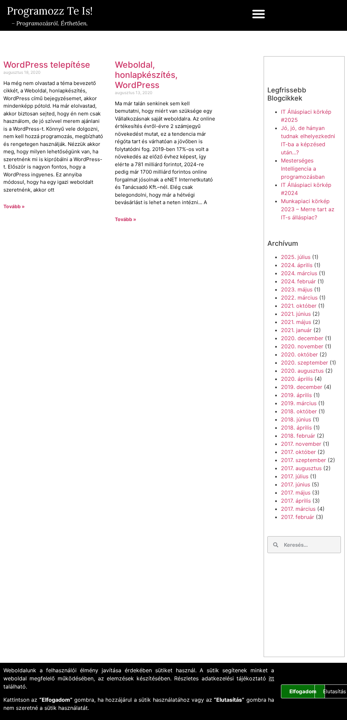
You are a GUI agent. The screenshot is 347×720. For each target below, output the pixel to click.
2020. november (302, 346)
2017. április (296, 500)
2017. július (294, 476)
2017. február (297, 517)
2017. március (298, 508)
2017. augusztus (301, 468)
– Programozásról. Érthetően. (49, 23)
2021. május (296, 322)
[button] (258, 14)
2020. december (302, 338)
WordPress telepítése (46, 65)
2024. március (299, 273)
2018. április (296, 427)
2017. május (295, 492)
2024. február (298, 281)
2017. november (301, 443)
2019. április (296, 395)
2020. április (297, 378)
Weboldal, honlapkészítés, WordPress (146, 75)
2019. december (301, 387)
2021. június (296, 313)
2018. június (296, 419)
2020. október (299, 354)
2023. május (296, 289)
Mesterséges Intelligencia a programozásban (303, 168)
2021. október (299, 305)
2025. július (295, 257)
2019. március (299, 403)
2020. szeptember (304, 362)
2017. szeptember (303, 460)
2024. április (296, 265)
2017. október (298, 452)
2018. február (298, 435)
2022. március (299, 297)
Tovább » (14, 206)
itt (271, 678)
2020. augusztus (302, 370)
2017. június (295, 484)
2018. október (299, 411)
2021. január (296, 330)
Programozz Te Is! (50, 10)
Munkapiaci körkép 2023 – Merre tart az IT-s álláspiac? (307, 209)
